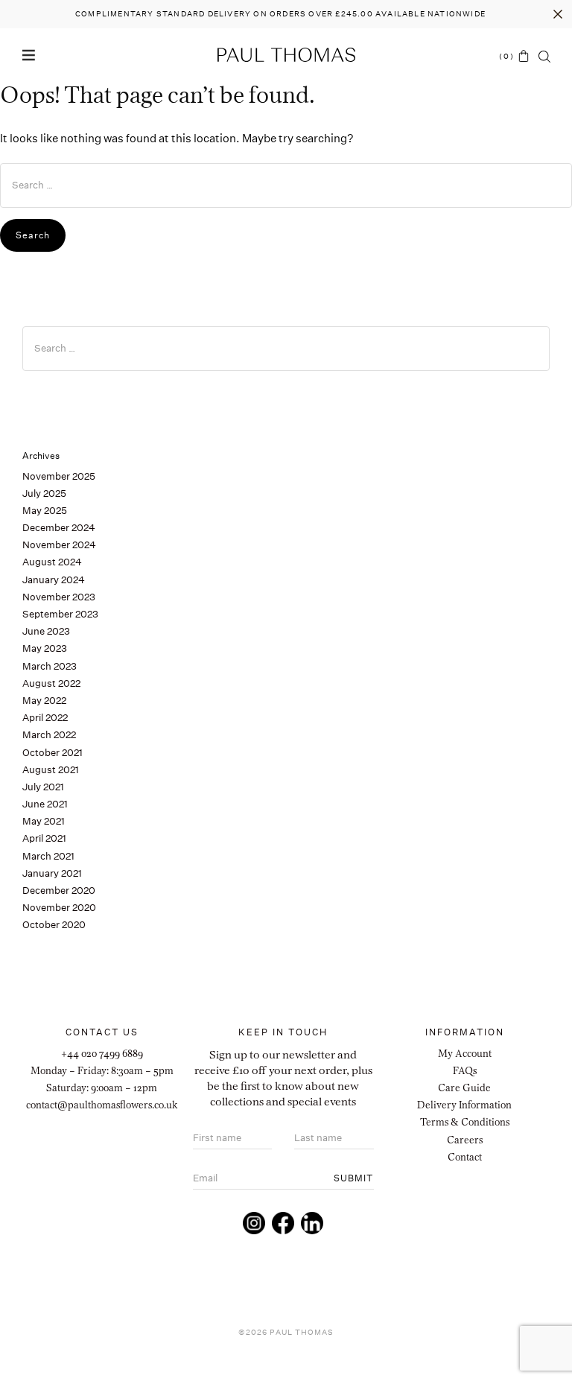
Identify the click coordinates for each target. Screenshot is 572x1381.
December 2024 (58, 527)
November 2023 (58, 597)
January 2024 (53, 580)
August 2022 (51, 683)
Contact (465, 1156)
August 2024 (52, 562)
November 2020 (59, 907)
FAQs (465, 1070)
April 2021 (44, 838)
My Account (465, 1053)
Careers (465, 1139)
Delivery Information (464, 1104)
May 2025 (44, 510)
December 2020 (58, 890)
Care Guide (464, 1087)
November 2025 (58, 476)
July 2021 (43, 787)
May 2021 (43, 821)
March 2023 (49, 666)
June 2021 (45, 804)
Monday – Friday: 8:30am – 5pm (102, 1070)
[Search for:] (286, 185)
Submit (353, 1178)
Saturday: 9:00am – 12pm (101, 1087)
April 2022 (45, 717)
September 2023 (60, 614)
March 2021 (48, 856)
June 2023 (46, 631)
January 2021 (52, 873)
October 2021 (52, 752)
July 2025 (44, 493)
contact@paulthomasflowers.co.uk (102, 1104)
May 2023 (44, 648)
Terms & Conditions (464, 1121)
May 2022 (44, 700)
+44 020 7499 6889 (102, 1053)
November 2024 (59, 545)
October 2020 (54, 924)
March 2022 (49, 734)
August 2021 (50, 769)
